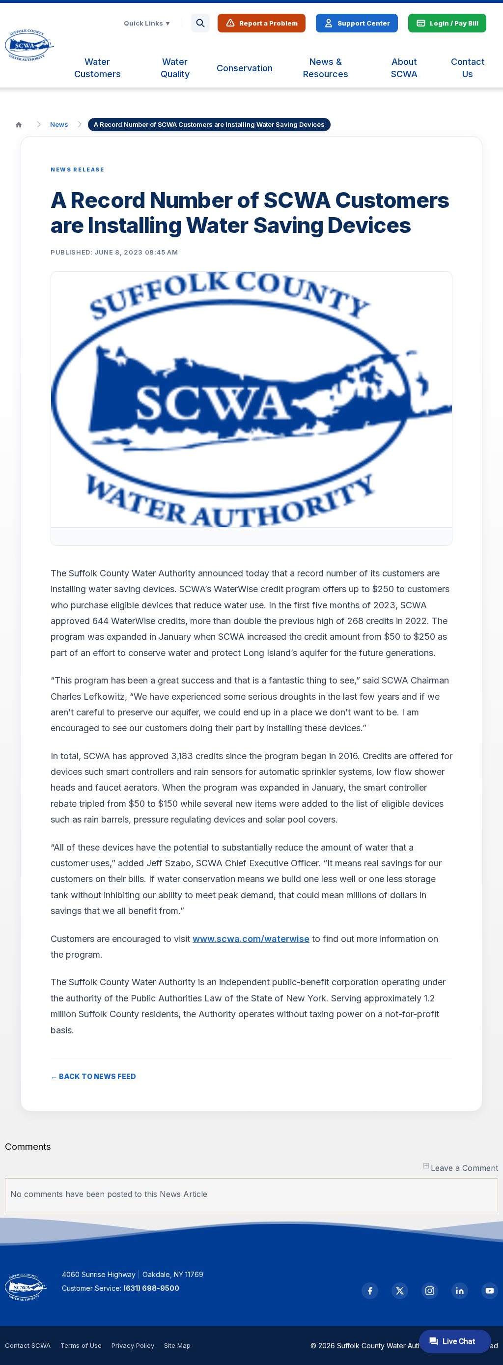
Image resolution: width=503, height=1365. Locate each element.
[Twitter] (399, 1290)
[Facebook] (370, 1290)
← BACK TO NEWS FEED (93, 1076)
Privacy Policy (133, 1345)
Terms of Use (81, 1345)
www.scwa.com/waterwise (251, 939)
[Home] (18, 124)
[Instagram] (429, 1290)
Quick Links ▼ (147, 23)
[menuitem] (97, 68)
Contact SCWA (28, 1345)
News (59, 124)
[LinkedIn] (459, 1290)
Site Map (177, 1345)
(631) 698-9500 (151, 1288)
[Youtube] (489, 1290)
